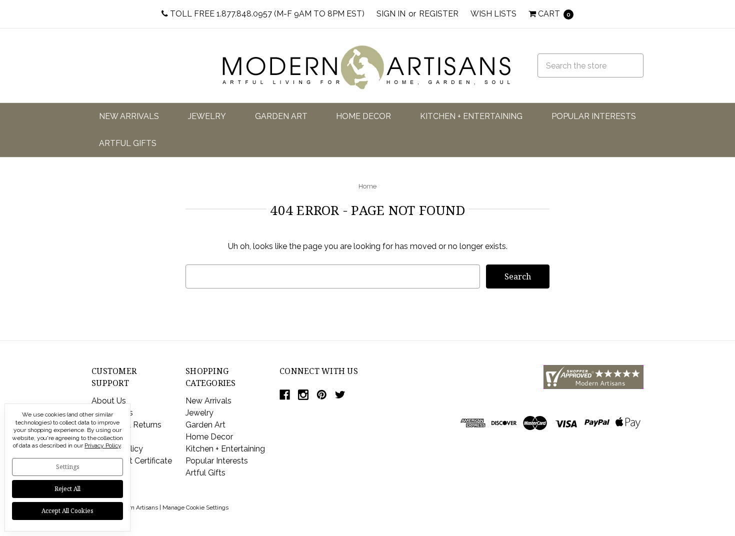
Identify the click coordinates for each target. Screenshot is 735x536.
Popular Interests (594, 116)
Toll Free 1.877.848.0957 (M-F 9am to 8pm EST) (266, 13)
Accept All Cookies (68, 510)
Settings (68, 466)
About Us (109, 401)
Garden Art (281, 116)
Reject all (67, 488)
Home (367, 186)
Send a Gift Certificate (132, 461)
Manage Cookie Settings (195, 507)
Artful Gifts (127, 143)
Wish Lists (493, 13)
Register (438, 13)
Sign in (391, 13)
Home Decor (363, 116)
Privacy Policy (102, 445)
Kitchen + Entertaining (471, 116)
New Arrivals (129, 116)
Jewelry (207, 116)
